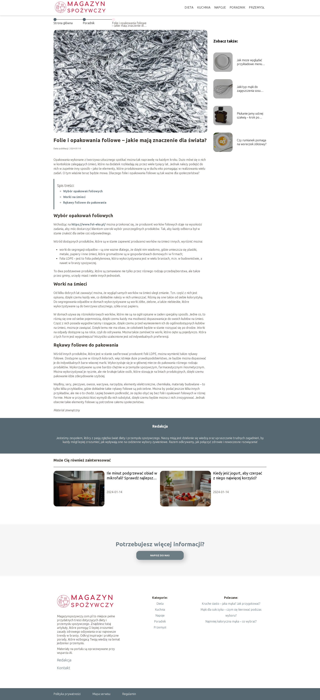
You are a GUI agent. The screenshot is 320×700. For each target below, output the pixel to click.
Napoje (220, 7)
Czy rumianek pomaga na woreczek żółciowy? (251, 142)
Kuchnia (204, 7)
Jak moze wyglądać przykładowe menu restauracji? (249, 62)
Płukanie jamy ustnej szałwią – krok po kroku (250, 115)
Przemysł (257, 7)
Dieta (189, 7)
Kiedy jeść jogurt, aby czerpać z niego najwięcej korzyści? (237, 475)
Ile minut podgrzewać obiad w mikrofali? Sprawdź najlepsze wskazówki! (132, 475)
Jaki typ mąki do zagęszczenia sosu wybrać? (249, 89)
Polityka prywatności (67, 694)
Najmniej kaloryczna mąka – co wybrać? (230, 621)
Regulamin (129, 694)
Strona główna (63, 23)
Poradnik (237, 7)
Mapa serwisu (101, 694)
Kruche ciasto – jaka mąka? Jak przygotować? (231, 603)
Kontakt (63, 668)
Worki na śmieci (74, 197)
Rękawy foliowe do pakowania (84, 202)
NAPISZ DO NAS (160, 555)
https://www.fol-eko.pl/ (88, 224)
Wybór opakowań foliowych (83, 191)
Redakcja (64, 660)
